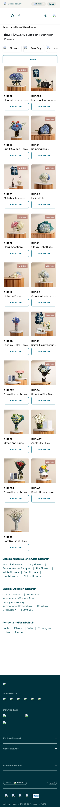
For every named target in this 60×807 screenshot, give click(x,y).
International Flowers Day (18, 606)
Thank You (33, 594)
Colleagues (45, 628)
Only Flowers (35, 564)
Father (7, 632)
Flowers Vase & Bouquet (17, 568)
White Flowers (11, 572)
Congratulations (12, 594)
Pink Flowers (43, 568)
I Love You (27, 610)
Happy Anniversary (14, 602)
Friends (18, 628)
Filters (33, 59)
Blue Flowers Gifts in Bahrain (23, 27)
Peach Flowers (11, 576)
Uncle (6, 628)
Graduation (10, 610)
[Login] (46, 16)
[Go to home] (29, 16)
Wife (30, 628)
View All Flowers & (13, 564)
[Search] (13, 16)
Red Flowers (31, 572)
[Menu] (5, 16)
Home (5, 27)
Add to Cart (16, 106)
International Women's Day (19, 598)
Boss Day (43, 606)
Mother (19, 632)
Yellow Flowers (32, 576)
